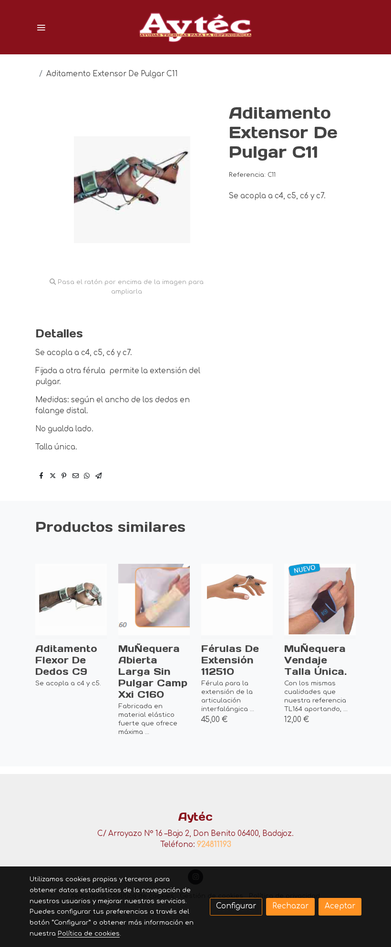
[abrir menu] (41, 27)
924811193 (214, 845)
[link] (195, 27)
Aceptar (340, 906)
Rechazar (290, 906)
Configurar (236, 906)
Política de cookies (89, 933)
